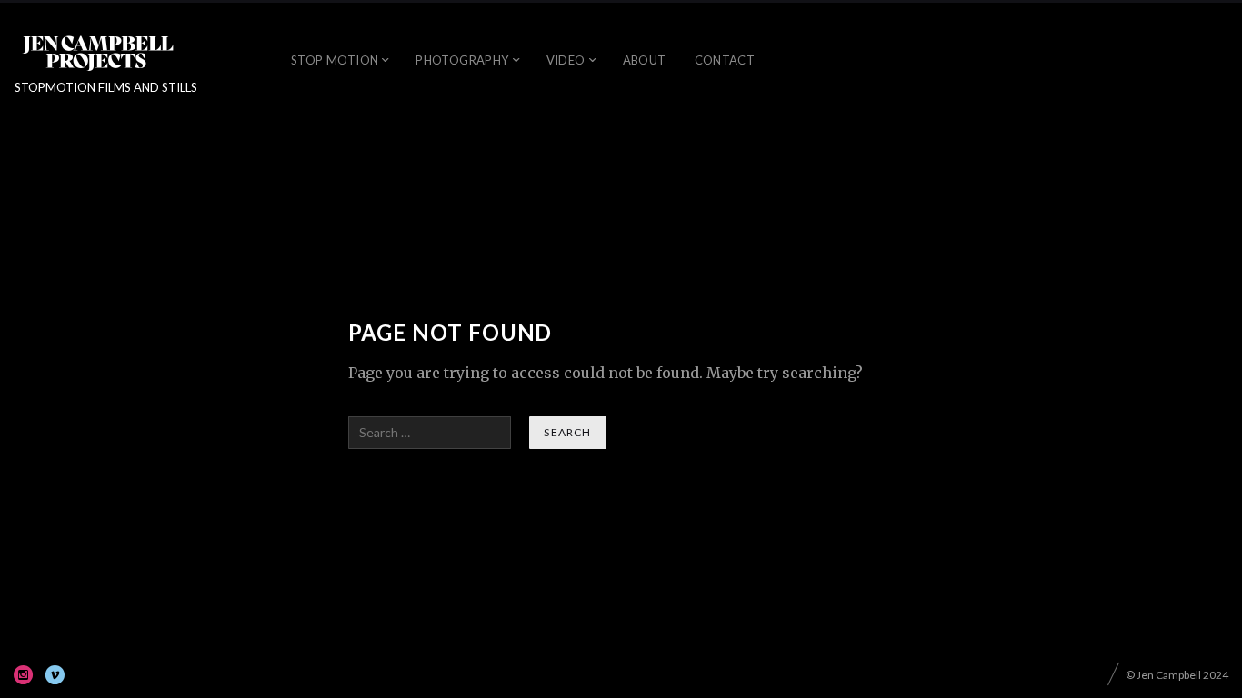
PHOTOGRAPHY (462, 60)
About (644, 60)
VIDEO (566, 60)
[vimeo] (55, 674)
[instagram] (24, 674)
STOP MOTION (334, 60)
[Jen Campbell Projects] (98, 52)
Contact (725, 60)
